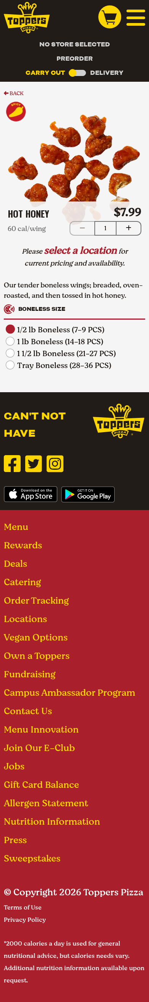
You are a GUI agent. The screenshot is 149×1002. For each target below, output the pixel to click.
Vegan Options (36, 637)
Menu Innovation (41, 729)
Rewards (23, 545)
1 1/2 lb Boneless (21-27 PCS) (66, 353)
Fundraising (29, 674)
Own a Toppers (37, 656)
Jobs (14, 766)
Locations (25, 619)
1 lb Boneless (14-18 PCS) (60, 341)
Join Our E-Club (39, 748)
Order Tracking (36, 600)
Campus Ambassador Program (69, 692)
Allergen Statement (46, 803)
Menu (16, 527)
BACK (16, 93)
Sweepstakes (32, 858)
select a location (80, 250)
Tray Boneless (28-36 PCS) (64, 365)
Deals (15, 564)
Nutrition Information (52, 821)
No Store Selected (74, 44)
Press (15, 840)
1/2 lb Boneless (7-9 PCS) (60, 329)
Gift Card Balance (41, 785)
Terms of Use (23, 907)
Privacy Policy (25, 920)
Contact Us (28, 711)
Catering (22, 582)
